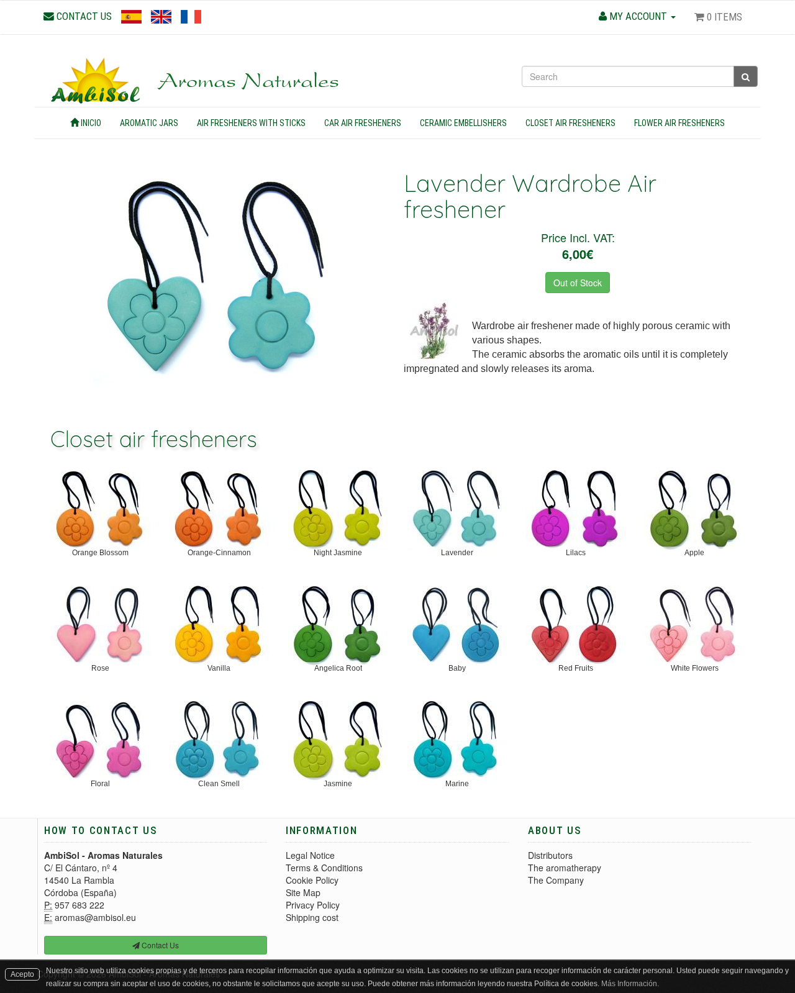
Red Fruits (575, 668)
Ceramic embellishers (463, 123)
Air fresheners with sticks (251, 123)
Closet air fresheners (570, 123)
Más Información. (630, 983)
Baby (457, 668)
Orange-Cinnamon (219, 552)
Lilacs (576, 552)
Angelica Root (338, 668)
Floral (100, 783)
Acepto (22, 974)
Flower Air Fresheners (679, 123)
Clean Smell (219, 783)
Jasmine (338, 783)
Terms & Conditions (324, 867)
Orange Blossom (100, 552)
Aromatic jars (149, 123)
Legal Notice (310, 855)
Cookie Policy (312, 880)
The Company (556, 880)
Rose (100, 668)
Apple (694, 552)
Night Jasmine (338, 552)
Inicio (90, 123)
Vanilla (218, 668)
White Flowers (695, 668)
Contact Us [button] (159, 945)
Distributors (550, 855)
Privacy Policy (313, 905)
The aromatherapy (564, 867)
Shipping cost (312, 917)
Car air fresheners (362, 123)
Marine (457, 783)
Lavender (457, 552)
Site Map (303, 892)
